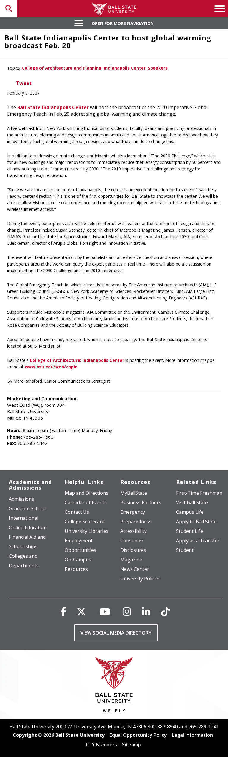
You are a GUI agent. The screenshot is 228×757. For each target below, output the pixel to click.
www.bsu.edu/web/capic (51, 367)
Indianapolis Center (124, 68)
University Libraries (86, 531)
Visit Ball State (192, 502)
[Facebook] (63, 611)
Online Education (28, 527)
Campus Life (190, 512)
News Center (134, 569)
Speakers (158, 68)
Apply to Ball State (196, 521)
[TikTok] (165, 611)
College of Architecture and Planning (62, 68)
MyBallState (133, 493)
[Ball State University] (114, 686)
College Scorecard (84, 521)
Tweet (24, 83)
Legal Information (192, 735)
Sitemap (131, 744)
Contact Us (77, 512)
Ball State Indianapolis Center (53, 107)
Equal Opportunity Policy (138, 735)
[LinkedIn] (146, 611)
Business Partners (140, 502)
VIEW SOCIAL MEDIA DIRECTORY (115, 632)
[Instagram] (127, 611)
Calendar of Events (86, 502)
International (23, 518)
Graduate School (27, 508)
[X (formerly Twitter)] (81, 611)
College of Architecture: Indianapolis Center (77, 360)
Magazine (131, 559)
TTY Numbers (101, 744)
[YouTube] (104, 611)
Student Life (189, 531)
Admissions (21, 499)
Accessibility (133, 531)
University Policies (140, 578)
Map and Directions (86, 493)
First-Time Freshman (199, 493)
